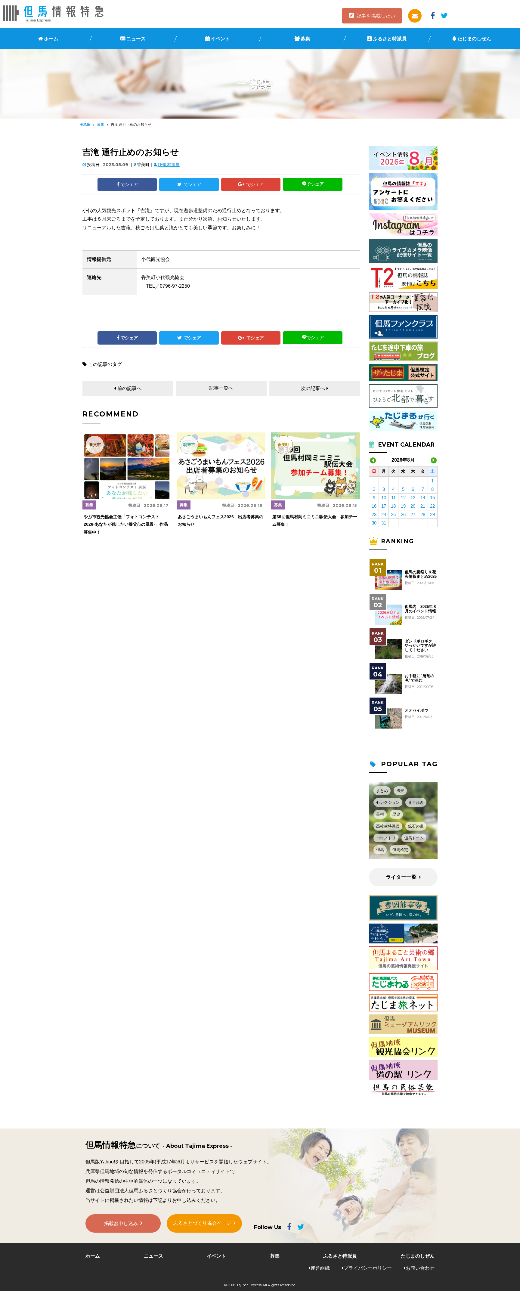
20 (412, 506)
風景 (400, 790)
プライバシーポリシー (368, 1268)
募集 (305, 38)
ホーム (51, 38)
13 (412, 497)
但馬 (380, 849)
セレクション (388, 802)
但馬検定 (400, 849)
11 (393, 497)
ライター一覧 (401, 877)
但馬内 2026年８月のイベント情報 (421, 609)
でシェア (129, 184)
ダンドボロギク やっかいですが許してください (420, 645)
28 (422, 514)
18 (393, 506)
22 (432, 506)
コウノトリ (386, 838)
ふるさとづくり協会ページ (202, 1223)
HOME (84, 124)
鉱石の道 (416, 826)
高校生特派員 (388, 826)
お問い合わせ (420, 1268)
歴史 (396, 814)
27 (412, 514)
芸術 (380, 814)
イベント (220, 38)
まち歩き (416, 802)
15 (432, 497)
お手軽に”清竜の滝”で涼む (419, 678)
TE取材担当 (168, 164)
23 (374, 514)
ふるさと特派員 (390, 38)
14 (422, 497)
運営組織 (320, 1268)
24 (383, 514)
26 (403, 514)
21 (422, 506)
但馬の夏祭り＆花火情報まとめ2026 (421, 574)
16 (374, 506)
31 (383, 522)
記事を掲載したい (376, 15)
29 (432, 514)
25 (393, 514)
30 (374, 522)
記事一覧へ (221, 388)
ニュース (136, 38)
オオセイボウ (416, 710)
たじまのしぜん (474, 38)
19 (403, 506)
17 (383, 506)
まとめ (382, 790)
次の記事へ (313, 388)
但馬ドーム (414, 838)
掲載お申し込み (121, 1223)
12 (403, 497)
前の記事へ (129, 388)
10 (383, 497)
